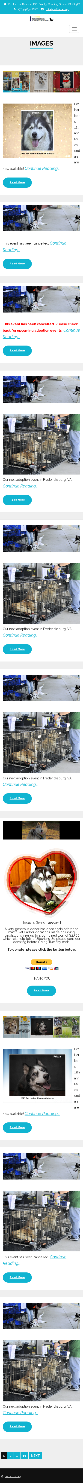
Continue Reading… (42, 168)
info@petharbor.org (57, 9)
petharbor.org (12, 1476)
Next (35, 1456)
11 (24, 1456)
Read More (17, 182)
